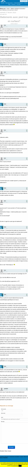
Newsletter (5, 457)
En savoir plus (14, 465)
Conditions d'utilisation (4, 456)
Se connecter (24, 0)
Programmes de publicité (14, 456)
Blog (9, 4)
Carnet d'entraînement (18, 2)
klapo (5, 44)
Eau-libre (18, 4)
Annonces (13, 4)
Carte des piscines (9, 2)
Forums (25, 2)
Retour (6, 450)
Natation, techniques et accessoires (18, 8)
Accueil (2, 2)
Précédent (2, 450)
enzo (3, 14)
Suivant (9, 450)
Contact (21, 456)
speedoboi (6, 388)
